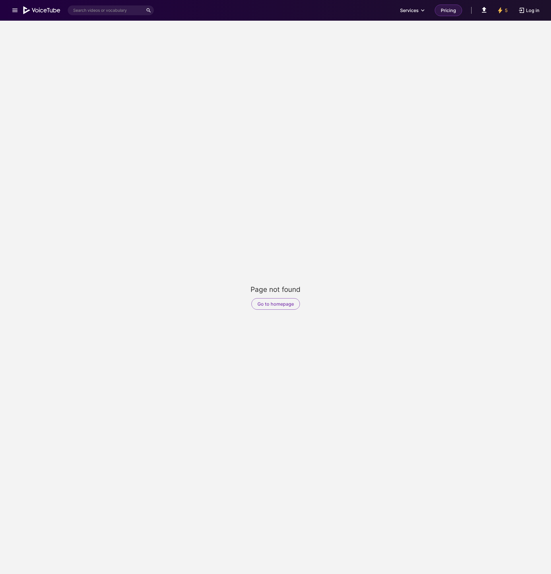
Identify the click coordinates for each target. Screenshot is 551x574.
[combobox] (105, 10)
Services (409, 10)
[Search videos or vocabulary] (149, 10)
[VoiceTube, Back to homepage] (42, 10)
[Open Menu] (14, 10)
